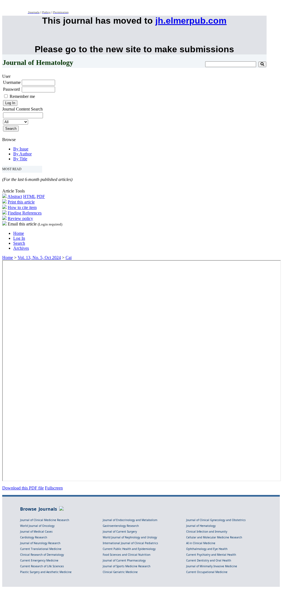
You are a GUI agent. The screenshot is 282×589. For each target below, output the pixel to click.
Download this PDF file (23, 488)
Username (12, 82)
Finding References (25, 213)
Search (19, 243)
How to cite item (22, 207)
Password (11, 89)
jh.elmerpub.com (190, 21)
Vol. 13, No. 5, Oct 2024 (39, 257)
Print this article (21, 202)
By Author (22, 154)
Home (18, 233)
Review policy (20, 218)
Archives (21, 248)
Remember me (22, 96)
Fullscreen (54, 488)
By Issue (20, 149)
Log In (19, 238)
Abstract (14, 196)
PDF (41, 196)
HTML (29, 196)
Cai (69, 257)
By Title (20, 158)
